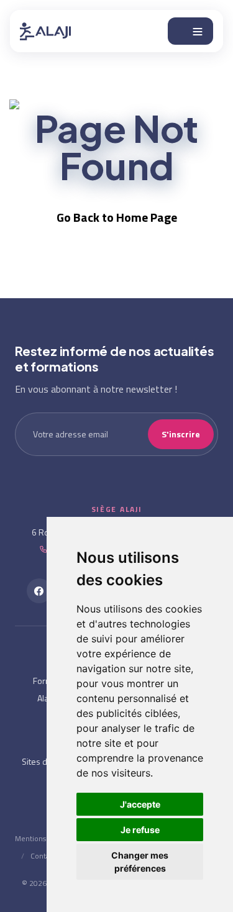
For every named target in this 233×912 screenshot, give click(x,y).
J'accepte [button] (140, 804)
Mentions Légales (44, 838)
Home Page (146, 217)
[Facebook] (39, 590)
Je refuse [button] (140, 829)
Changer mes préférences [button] (139, 861)
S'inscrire (181, 433)
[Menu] (190, 31)
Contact (43, 856)
